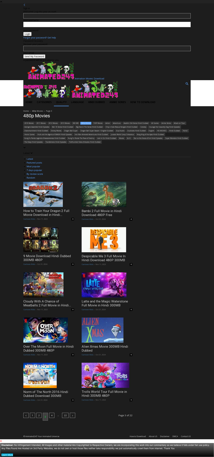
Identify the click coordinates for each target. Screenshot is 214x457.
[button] (187, 84)
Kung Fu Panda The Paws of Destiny (81, 138)
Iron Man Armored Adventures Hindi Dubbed (91, 134)
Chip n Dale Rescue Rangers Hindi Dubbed (121, 127)
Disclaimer (165, 436)
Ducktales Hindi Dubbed (136, 131)
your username (31, 20)
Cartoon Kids (29, 219)
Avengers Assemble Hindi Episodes (36, 127)
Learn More (7, 455)
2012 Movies (53, 123)
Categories (44, 102)
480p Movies (37, 111)
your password (30, 30)
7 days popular (34, 170)
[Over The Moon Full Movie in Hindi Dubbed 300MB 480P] (48, 330)
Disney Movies (56, 131)
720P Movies (97, 123)
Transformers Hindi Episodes (56, 142)
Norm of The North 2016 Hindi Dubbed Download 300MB (45, 394)
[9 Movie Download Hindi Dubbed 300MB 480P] (48, 239)
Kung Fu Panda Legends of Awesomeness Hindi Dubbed (44, 138)
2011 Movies (41, 123)
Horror (185, 131)
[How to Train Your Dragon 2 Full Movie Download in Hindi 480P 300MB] (48, 194)
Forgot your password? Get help (39, 37)
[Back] (24, 4)
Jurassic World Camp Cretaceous (122, 134)
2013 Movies (65, 123)
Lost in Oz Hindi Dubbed (106, 138)
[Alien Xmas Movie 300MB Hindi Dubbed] (107, 330)
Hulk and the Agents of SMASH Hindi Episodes (54, 134)
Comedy (143, 127)
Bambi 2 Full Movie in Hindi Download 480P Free (102, 213)
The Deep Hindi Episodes (33, 142)
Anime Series (117, 102)
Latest (30, 159)
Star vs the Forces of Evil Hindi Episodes (148, 138)
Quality (61, 102)
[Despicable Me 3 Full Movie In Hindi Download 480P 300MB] (107, 239)
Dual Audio (120, 131)
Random (31, 177)
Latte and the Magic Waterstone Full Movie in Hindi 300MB (105, 303)
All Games (155, 123)
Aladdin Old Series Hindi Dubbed (136, 123)
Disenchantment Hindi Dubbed (36, 131)
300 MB (75, 123)
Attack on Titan (179, 123)
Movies (121, 138)
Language (77, 102)
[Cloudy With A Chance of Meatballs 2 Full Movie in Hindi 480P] (48, 284)
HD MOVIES (161, 131)
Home (29, 102)
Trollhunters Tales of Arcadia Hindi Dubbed (85, 142)
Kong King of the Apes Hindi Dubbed (150, 134)
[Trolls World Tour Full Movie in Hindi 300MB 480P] (107, 375)
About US (153, 436)
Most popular (33, 166)
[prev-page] (26, 415)
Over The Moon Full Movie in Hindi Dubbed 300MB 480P (48, 348)
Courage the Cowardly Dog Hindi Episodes (164, 127)
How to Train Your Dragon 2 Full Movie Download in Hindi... (46, 213)
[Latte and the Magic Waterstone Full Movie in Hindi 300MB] (107, 284)
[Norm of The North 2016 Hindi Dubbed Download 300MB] (48, 375)
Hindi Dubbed (96, 102)
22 (65, 415)
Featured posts (34, 162)
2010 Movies (29, 123)
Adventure (117, 123)
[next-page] (72, 415)
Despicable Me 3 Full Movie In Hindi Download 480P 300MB (103, 258)
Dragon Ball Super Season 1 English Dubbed (97, 131)
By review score (35, 174)
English (151, 131)
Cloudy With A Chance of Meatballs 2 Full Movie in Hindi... (47, 303)
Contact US (186, 436)
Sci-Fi (129, 138)
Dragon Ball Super (71, 131)
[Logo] (47, 97)
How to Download (142, 102)
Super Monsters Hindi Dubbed (176, 138)
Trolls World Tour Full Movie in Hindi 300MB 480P (104, 394)
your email (28, 52)
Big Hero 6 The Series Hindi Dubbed (89, 127)
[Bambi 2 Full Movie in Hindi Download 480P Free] (107, 194)
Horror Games (29, 134)
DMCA (175, 436)
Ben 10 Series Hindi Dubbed (62, 127)
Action (107, 123)
